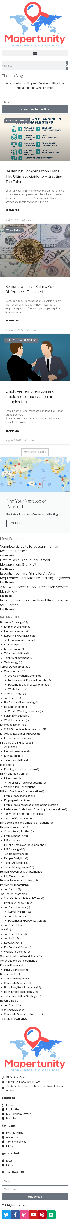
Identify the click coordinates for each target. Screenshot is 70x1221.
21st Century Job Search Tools (22, 898)
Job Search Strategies (13, 894)
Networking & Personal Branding (28, 680)
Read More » (13, 210)
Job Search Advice (15, 907)
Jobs (3, 929)
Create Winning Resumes (23, 711)
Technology (11, 662)
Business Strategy (11, 622)
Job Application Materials (23, 675)
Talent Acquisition (15, 653)
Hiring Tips (10, 778)
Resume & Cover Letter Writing (27, 684)
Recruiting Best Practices (20, 987)
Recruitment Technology (19, 991)
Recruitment (7, 974)
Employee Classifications (19, 796)
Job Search (10, 698)
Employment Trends (20, 640)
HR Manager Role (15, 876)
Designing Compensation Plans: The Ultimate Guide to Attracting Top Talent (33, 176)
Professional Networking (19, 702)
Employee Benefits (12, 724)
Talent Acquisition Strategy (20, 996)
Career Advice (12, 671)
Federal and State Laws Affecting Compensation (34, 809)
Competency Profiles (17, 831)
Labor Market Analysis (18, 635)
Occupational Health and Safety (19, 956)
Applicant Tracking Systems (25, 782)
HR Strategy (12, 849)
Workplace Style (18, 689)
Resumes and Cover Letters (25, 920)
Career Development (13, 666)
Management (12, 649)
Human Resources (15, 631)
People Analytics (14, 858)
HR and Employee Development (24, 845)
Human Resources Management (20, 871)
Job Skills (9, 938)
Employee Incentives (17, 800)
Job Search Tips (13, 925)
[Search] (67, 65)
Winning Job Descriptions (19, 787)
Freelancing (7, 764)
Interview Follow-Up (16, 903)
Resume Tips (8, 1000)
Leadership (11, 644)
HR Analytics (12, 840)
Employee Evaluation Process (18, 733)
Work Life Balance (15, 951)
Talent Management (16, 658)
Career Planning (17, 911)
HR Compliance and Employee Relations (24, 822)
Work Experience (14, 720)
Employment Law (15, 836)
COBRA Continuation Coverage (23, 729)
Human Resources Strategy (17, 880)
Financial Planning (15, 969)
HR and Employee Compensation (20, 791)
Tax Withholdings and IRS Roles (23, 813)
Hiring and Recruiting (12, 773)
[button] (35, 53)
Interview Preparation (13, 885)
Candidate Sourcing (16, 983)
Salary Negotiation (15, 715)
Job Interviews (17, 916)
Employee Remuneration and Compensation (31, 804)
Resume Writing (14, 706)
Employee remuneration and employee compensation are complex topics (30, 396)
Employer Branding (16, 626)
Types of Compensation (18, 818)
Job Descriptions (14, 854)
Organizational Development (17, 960)
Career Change (13, 693)
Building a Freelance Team (20, 769)
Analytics (9, 747)
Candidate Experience (17, 978)
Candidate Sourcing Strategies (23, 1014)
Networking (11, 943)
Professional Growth (16, 947)
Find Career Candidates (14, 742)
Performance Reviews (17, 738)
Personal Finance (10, 965)
